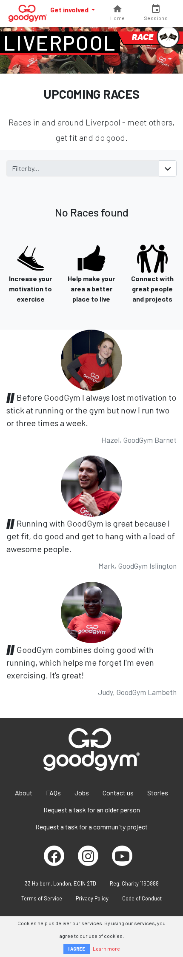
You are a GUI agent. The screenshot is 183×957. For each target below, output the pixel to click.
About (23, 793)
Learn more (106, 948)
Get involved (70, 10)
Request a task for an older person (91, 810)
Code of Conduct (142, 898)
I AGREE (76, 948)
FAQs (53, 793)
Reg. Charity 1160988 (134, 883)
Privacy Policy (92, 898)
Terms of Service (41, 898)
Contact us (118, 793)
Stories (157, 793)
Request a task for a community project (91, 827)
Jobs (81, 793)
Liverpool (60, 42)
